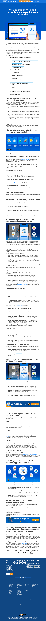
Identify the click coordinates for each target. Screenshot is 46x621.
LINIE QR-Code (24, 543)
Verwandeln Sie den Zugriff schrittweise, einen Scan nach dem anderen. (22, 92)
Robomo (13, 87)
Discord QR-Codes (15, 215)
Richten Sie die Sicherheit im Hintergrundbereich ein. (21, 64)
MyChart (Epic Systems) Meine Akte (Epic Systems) (21, 89)
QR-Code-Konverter (26, 590)
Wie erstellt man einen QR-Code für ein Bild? (12, 586)
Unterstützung (15, 599)
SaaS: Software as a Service (22, 284)
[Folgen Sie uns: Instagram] (20, 562)
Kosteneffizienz (14, 78)
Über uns (20, 600)
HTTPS (14, 182)
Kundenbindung (19, 305)
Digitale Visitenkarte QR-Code (27, 581)
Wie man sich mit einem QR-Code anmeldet (17, 69)
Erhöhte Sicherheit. (15, 72)
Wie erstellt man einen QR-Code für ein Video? (19, 586)
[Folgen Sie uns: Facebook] (22, 562)
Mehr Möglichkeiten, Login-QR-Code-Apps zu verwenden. (20, 91)
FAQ (6, 600)
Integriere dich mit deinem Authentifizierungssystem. (21, 61)
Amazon (13, 86)
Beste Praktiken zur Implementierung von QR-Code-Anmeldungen (21, 82)
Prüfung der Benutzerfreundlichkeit (18, 66)
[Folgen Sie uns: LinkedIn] (14, 562)
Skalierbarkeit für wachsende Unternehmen (19, 76)
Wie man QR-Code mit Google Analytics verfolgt (11, 591)
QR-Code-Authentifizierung (15, 491)
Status (20, 602)
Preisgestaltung (21, 604)
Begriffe (29, 599)
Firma (20, 599)
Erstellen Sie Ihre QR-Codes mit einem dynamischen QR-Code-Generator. (25, 59)
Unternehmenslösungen (23, 603)
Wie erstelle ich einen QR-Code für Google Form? (27, 586)
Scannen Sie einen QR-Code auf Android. (30, 454)
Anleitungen (8, 599)
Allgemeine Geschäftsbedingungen (34, 600)
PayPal (13, 84)
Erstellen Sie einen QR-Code (25, 1)
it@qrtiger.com (14, 600)
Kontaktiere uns (8, 602)
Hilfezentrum (8, 603)
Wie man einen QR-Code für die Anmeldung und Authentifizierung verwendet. (26, 5)
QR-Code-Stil (24, 172)
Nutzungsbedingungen (32, 602)
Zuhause (7, 5)
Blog (10, 5)
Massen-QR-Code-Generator (34, 581)
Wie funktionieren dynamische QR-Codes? (11, 581)
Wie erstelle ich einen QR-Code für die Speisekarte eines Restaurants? (19, 592)
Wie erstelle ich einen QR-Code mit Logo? (35, 586)
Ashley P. (11, 17)
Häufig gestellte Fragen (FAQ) (15, 94)
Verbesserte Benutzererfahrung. (17, 75)
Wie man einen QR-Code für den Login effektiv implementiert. (20, 58)
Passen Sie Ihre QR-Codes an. (17, 63)
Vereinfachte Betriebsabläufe (17, 73)
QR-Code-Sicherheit (16, 396)
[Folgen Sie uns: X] (25, 562)
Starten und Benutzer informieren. (18, 67)
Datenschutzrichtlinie (31, 603)
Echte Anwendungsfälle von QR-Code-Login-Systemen (19, 83)
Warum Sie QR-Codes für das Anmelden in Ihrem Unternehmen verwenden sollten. (24, 71)
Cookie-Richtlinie (31, 604)
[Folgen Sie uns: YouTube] (17, 562)
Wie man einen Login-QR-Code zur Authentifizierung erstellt (20, 57)
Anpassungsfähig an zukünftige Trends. (19, 79)
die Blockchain (19, 353)
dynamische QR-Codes (25, 159)
